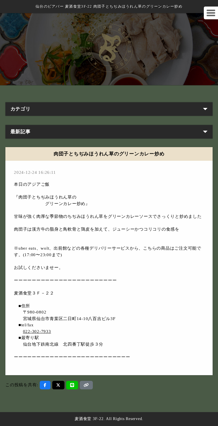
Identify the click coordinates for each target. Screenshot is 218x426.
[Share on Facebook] (45, 385)
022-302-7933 (37, 331)
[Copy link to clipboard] (86, 385)
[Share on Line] (72, 385)
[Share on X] (58, 385)
